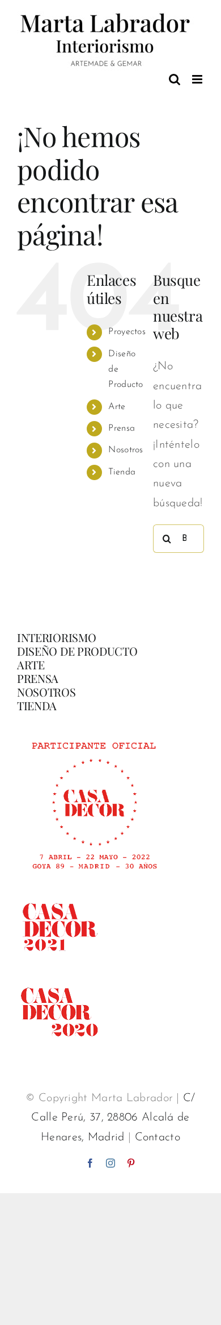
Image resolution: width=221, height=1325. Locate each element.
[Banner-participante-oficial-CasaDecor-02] (93, 737)
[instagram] (110, 1163)
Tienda (121, 472)
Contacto (157, 1137)
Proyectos (127, 331)
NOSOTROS (46, 691)
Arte (116, 406)
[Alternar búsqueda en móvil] (174, 79)
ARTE (31, 664)
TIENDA (37, 705)
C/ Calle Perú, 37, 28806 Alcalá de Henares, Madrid (113, 1118)
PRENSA (37, 678)
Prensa (121, 428)
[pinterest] (130, 1163)
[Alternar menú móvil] (198, 79)
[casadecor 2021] (59, 890)
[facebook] (90, 1163)
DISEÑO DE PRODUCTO (77, 651)
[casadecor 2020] (59, 975)
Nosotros (125, 450)
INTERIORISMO (56, 637)
